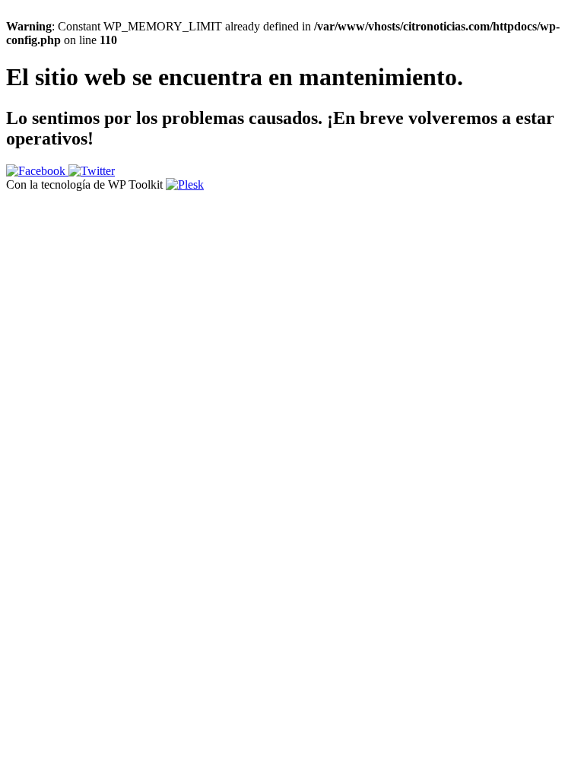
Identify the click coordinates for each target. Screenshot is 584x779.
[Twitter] (91, 170)
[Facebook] (37, 170)
